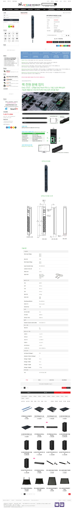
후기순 (39, 401)
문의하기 (64, 500)
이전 (29, 392)
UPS (44, 9)
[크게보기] (33, 26)
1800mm (39, 396)
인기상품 (64, 401)
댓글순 (42, 401)
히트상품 (52, 401)
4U (43, 6)
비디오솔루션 (37, 9)
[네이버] (9, 26)
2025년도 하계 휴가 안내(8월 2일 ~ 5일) (10, 63)
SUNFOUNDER (47, 6)
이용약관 (12, 500)
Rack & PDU (51, 9)
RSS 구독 (9, 1)
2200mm (30, 396)
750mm (62, 396)
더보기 (69, 387)
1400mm (48, 396)
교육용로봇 (16, 9)
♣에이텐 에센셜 (9, 9)
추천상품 (56, 401)
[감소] (69, 35)
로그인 (48, 1)
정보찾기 (56, 1)
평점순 (35, 401)
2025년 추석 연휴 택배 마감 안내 (9, 61)
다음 (46, 392)
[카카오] (11, 26)
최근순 (46, 401)
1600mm (44, 396)
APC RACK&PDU (24, 396)
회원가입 (52, 1)
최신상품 (60, 401)
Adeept (54, 6)
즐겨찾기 (4, 1)
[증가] (67, 35)
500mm (66, 396)
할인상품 (68, 401)
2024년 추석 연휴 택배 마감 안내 (9, 65)
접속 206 (69, 1)
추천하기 (67, 42)
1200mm (53, 396)
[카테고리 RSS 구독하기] (70, 494)
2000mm (35, 396)
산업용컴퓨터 (23, 9)
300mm (23, 398)
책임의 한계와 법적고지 (35, 500)
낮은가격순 (28, 401)
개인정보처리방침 (18, 500)
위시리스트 (62, 42)
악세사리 (27, 398)
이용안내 (59, 500)
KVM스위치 (30, 9)
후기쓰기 (64, 387)
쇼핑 (61, 1)
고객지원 (58, 9)
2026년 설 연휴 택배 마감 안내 (9, 60)
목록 (62, 392)
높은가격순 (23, 401)
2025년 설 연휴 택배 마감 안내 (9, 64)
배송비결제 (48, 30)
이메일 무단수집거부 (26, 500)
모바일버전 (69, 500)
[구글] (13, 26)
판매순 (32, 401)
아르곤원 (51, 6)
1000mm (57, 396)
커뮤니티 (65, 1)
